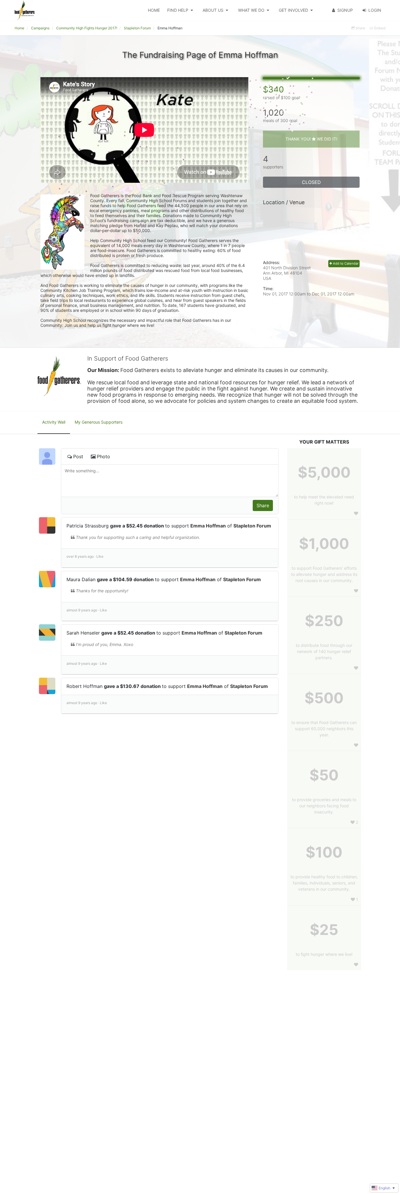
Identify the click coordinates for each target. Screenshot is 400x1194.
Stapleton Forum (252, 526)
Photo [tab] (103, 456)
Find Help (177, 10)
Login (374, 10)
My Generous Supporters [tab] (98, 422)
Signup (345, 10)
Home (154, 10)
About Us (213, 10)
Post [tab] (78, 456)
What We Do (251, 10)
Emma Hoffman (208, 526)
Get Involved (293, 10)
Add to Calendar (345, 263)
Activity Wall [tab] (53, 422)
